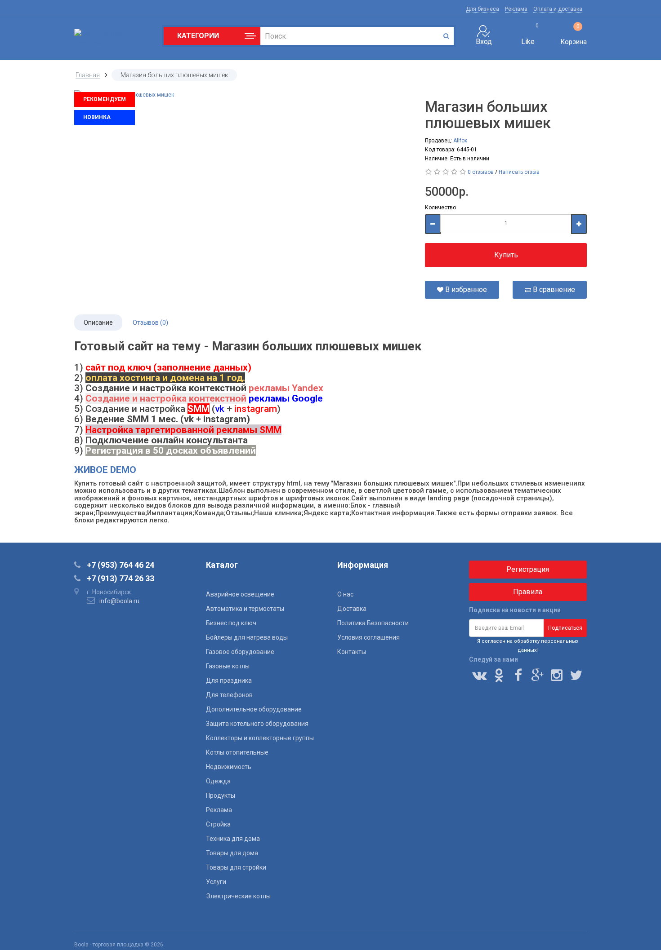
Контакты (351, 651)
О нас (345, 594)
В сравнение (553, 289)
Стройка (218, 824)
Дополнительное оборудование (254, 709)
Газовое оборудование (240, 651)
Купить (506, 255)
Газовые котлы (228, 666)
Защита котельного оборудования (257, 723)
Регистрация (527, 569)
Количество (440, 207)
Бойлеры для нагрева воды (247, 637)
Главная (88, 75)
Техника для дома (233, 838)
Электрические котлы (238, 896)
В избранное (465, 289)
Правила (527, 592)
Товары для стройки (236, 867)
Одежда (218, 781)
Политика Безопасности (373, 623)
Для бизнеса (482, 9)
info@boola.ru (119, 601)
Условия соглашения (368, 637)
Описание (98, 322)
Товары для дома (232, 853)
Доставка (351, 608)
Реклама (516, 9)
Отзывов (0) (150, 322)
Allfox (460, 140)
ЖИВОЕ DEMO (105, 469)
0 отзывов (481, 172)
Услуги (216, 881)
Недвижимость (228, 766)
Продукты (220, 795)
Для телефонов (229, 694)
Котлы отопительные (237, 752)
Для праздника (229, 680)
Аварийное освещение (240, 594)
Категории (195, 36)
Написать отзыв (519, 172)
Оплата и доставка (557, 9)
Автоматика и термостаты (245, 608)
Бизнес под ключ (231, 623)
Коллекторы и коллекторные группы (260, 738)
